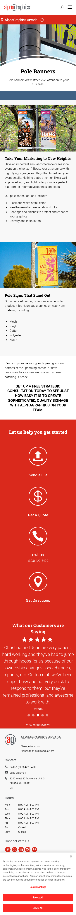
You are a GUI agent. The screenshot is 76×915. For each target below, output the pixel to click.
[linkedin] (21, 850)
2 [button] (33, 715)
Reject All (38, 897)
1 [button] (28, 715)
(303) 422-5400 (38, 561)
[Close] (71, 856)
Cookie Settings (38, 887)
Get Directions (38, 600)
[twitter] (14, 850)
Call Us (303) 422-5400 (23, 767)
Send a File (38, 475)
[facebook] (8, 850)
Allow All (37, 908)
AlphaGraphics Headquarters (37, 751)
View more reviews (38, 725)
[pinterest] (34, 850)
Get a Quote (38, 515)
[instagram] (28, 850)
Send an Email (18, 772)
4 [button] (42, 715)
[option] (38, 674)
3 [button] (38, 715)
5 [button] (47, 715)
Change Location (30, 746)
